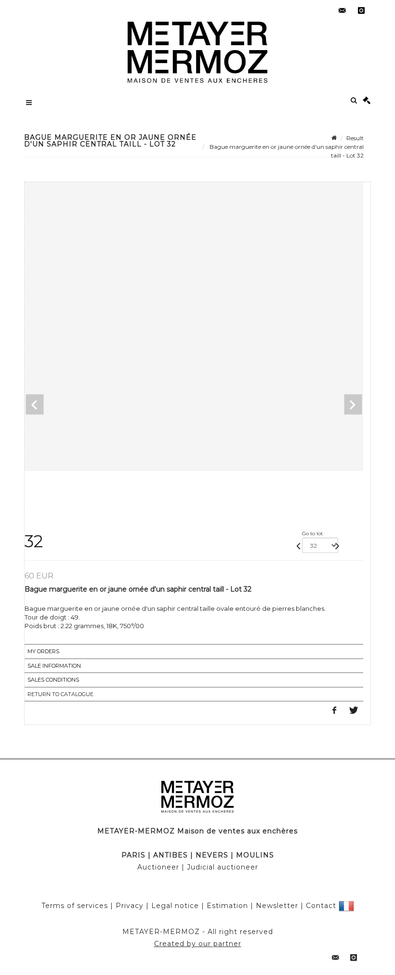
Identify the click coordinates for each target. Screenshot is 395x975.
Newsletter (277, 905)
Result (355, 138)
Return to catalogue (60, 694)
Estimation (227, 905)
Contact (321, 905)
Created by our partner (197, 943)
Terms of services (74, 905)
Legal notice (175, 905)
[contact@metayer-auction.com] (342, 10)
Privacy (130, 905)
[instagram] (361, 10)
